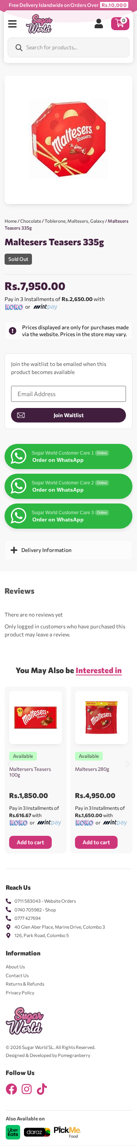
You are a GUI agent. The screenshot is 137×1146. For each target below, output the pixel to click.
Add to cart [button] (30, 842)
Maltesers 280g (92, 769)
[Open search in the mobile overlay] (68, 47)
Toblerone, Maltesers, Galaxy (74, 220)
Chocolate (30, 220)
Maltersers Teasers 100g (30, 772)
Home (11, 220)
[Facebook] (11, 1089)
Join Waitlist (69, 415)
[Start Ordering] (12, 24)
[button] (9, 764)
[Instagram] (26, 1089)
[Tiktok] (42, 1089)
